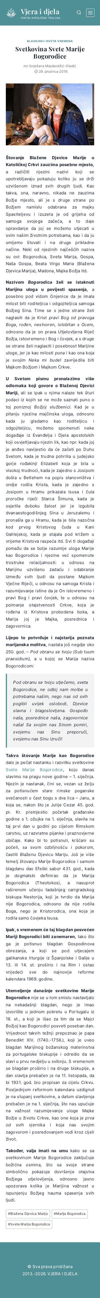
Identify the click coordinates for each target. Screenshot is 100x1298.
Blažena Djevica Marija (28, 1213)
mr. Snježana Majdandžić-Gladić (50, 66)
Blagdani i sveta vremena (50, 41)
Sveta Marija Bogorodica (29, 1224)
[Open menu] (90, 13)
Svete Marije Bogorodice (34, 769)
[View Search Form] (78, 12)
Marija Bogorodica (70, 1213)
